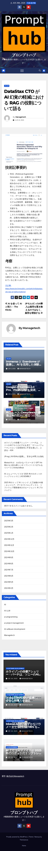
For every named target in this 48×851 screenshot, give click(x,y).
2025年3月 (8, 521)
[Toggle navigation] (22, 71)
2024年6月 (8, 576)
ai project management (14, 623)
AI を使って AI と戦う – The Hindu (13, 306)
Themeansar (24, 840)
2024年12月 (9, 539)
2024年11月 (9, 545)
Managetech (20, 117)
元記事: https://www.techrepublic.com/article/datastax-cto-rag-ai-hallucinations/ (24, 289)
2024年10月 (9, 551)
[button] (40, 71)
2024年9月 (8, 557)
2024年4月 (8, 588)
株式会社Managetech (15, 776)
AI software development (14, 629)
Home (24, 845)
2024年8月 (8, 564)
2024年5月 (8, 582)
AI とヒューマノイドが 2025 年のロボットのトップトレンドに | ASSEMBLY (24, 753)
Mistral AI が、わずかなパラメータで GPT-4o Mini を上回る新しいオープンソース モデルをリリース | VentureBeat (23, 465)
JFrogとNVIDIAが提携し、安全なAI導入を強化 (24, 456)
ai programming (10, 617)
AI (5, 605)
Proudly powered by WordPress (17, 837)
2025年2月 (8, 527)
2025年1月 (8, 533)
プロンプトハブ (24, 55)
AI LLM (7, 85)
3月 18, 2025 (13, 678)
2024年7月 (8, 570)
